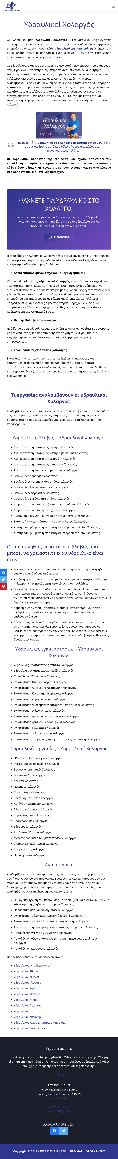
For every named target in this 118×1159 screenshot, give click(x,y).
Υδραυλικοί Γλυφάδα (27, 982)
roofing (59, 1074)
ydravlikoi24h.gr (59, 1107)
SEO (63, 1151)
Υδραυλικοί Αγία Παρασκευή (32, 965)
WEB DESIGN (49, 1151)
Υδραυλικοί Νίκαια (26, 1000)
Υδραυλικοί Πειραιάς (27, 1005)
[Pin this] (3, 586)
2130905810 (59, 1098)
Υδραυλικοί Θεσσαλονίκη (30, 1028)
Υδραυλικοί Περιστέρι (28, 1011)
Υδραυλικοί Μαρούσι (27, 994)
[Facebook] (54, 1131)
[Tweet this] (3, 579)
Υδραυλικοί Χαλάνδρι (28, 1017)
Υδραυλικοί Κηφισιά (27, 988)
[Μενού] (114, 6)
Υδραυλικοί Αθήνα (26, 971)
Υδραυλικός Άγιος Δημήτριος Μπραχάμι (40, 1022)
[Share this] (3, 572)
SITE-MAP (76, 1151)
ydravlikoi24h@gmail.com (59, 1111)
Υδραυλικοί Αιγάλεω (27, 977)
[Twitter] (63, 1131)
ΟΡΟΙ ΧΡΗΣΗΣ (95, 1151)
